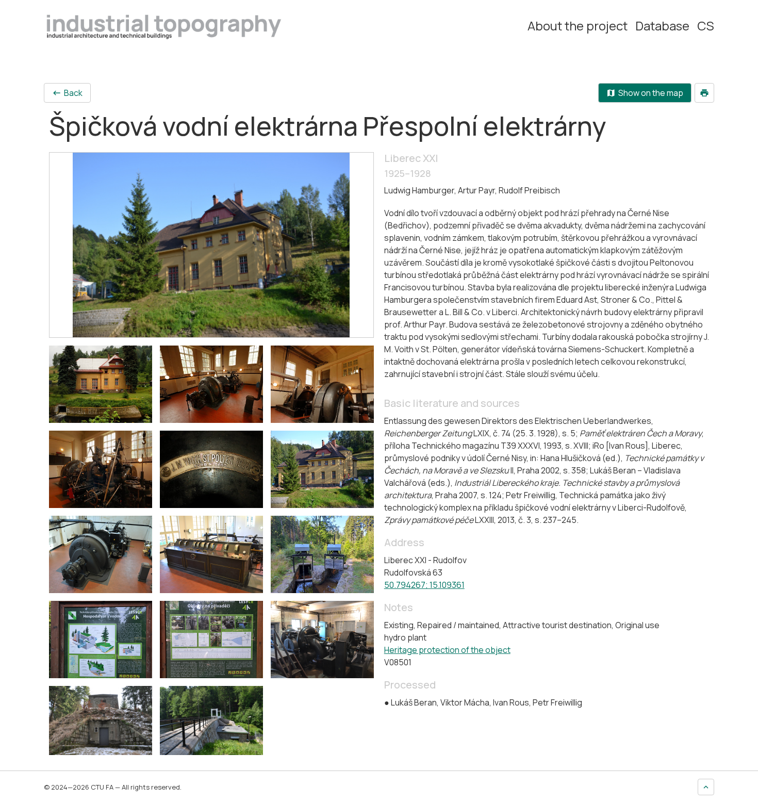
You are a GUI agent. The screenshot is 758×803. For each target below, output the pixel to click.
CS (705, 26)
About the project (578, 26)
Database (662, 26)
